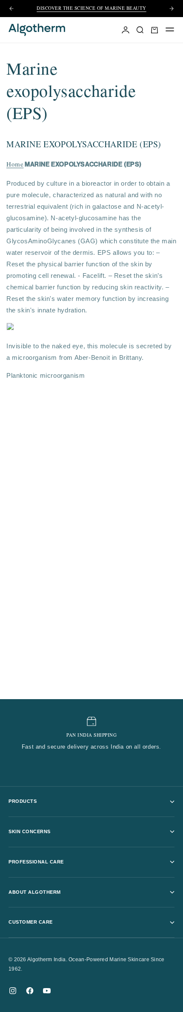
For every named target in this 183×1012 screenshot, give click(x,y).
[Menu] (169, 30)
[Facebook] (30, 990)
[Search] (140, 30)
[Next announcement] (171, 8)
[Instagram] (13, 990)
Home (14, 165)
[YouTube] (47, 990)
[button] (154, 30)
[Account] (125, 30)
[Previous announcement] (11, 8)
